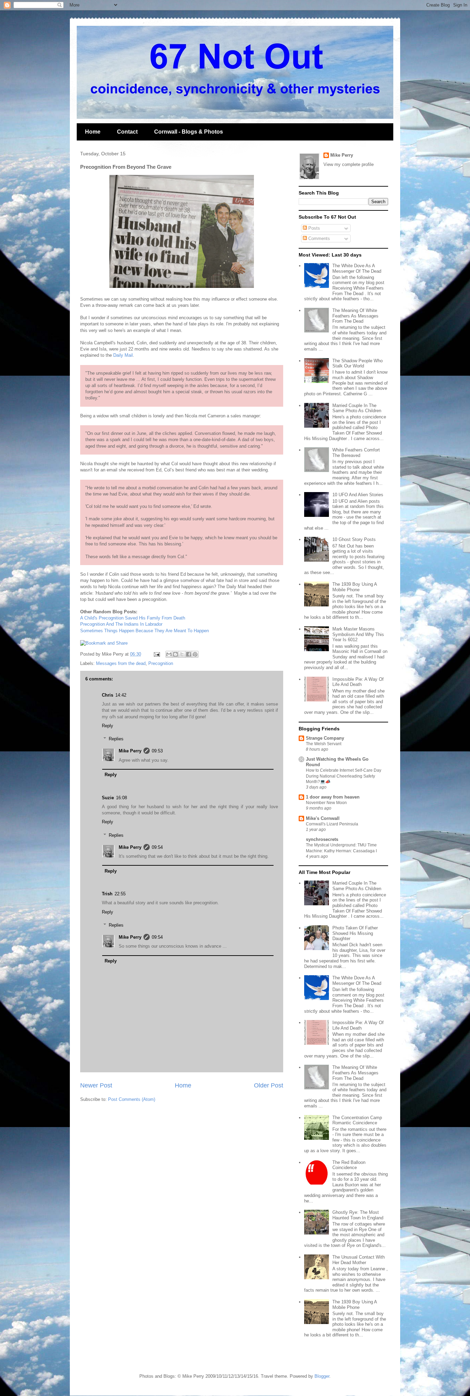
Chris (107, 695)
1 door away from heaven (333, 797)
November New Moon (326, 802)
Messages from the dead (121, 663)
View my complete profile (348, 164)
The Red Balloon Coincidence (348, 1165)
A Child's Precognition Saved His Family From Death (132, 618)
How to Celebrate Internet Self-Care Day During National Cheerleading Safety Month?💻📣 (343, 776)
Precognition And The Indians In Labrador (121, 624)
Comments (318, 238)
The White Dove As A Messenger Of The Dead (356, 268)
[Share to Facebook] (188, 654)
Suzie (108, 797)
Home (92, 132)
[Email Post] (156, 654)
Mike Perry (130, 750)
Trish (107, 893)
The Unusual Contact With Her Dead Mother (358, 1259)
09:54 (157, 847)
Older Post (268, 1085)
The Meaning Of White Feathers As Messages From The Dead (355, 316)
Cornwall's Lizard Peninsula (332, 824)
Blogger (321, 1376)
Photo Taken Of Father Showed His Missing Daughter (355, 933)
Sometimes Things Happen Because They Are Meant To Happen (144, 630)
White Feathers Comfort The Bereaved (356, 452)
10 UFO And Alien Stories (357, 494)
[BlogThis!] (175, 654)
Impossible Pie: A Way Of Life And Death (358, 682)
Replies (116, 738)
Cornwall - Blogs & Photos (188, 132)
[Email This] (168, 654)
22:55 (120, 893)
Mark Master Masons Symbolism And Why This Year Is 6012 (358, 634)
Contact (127, 132)
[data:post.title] (104, 643)
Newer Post (96, 1085)
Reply (107, 725)
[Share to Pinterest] (195, 654)
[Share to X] (182, 654)
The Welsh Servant (323, 743)
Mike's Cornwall (323, 818)
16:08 (121, 797)
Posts (313, 228)
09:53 (157, 750)
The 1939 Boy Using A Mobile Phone (354, 587)
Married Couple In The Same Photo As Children (356, 408)
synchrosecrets (322, 839)
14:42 (120, 695)
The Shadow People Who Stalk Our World (357, 363)
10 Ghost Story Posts (354, 539)
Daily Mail (123, 355)
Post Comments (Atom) (131, 1099)
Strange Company (325, 738)
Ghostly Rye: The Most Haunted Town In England (357, 1215)
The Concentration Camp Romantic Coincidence (357, 1120)
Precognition (160, 663)
